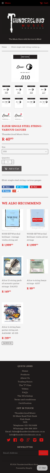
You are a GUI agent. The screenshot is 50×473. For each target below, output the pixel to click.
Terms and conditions (25, 399)
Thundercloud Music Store (27, 464)
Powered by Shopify (24, 468)
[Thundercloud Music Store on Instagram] (35, 441)
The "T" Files (25, 385)
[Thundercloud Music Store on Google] (28, 441)
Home (4, 47)
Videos (25, 389)
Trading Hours (25, 382)
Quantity (6, 158)
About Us (25, 378)
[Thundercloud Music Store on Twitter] (8, 441)
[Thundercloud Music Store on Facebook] (15, 441)
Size (3, 147)
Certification (25, 403)
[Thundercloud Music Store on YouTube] (41, 441)
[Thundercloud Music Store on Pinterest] (22, 441)
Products (25, 374)
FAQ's (25, 392)
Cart (45, 3)
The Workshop (25, 396)
